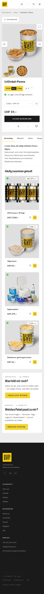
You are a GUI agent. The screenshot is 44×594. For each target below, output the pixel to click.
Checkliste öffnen (17, 395)
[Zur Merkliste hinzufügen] (36, 126)
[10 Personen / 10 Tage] (22, 193)
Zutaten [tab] (30, 138)
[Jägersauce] (22, 241)
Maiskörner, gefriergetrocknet (19, 357)
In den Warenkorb (22, 119)
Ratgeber (6, 526)
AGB (28, 580)
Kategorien (12, 19)
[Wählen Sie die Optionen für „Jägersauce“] (35, 266)
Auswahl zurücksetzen (37, 104)
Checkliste (6, 518)
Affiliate (5, 502)
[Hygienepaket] (22, 289)
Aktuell (5, 522)
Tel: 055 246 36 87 (9, 542)
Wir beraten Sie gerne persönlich (14, 551)
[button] (35, 218)
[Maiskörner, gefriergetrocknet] (22, 337)
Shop (15, 13)
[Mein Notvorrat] (27, 4)
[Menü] (39, 4)
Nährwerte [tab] (20, 138)
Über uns (6, 489)
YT (16, 473)
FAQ (4, 530)
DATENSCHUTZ (19, 580)
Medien (5, 497)
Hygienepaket (12, 309)
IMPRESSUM (7, 580)
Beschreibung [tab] (8, 138)
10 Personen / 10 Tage (16, 213)
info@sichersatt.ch (9, 547)
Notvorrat (6, 514)
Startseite (6, 13)
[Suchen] (21, 4)
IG (10, 473)
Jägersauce (11, 261)
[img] (7, 178)
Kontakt (5, 493)
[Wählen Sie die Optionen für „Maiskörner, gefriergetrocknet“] (35, 362)
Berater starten (16, 427)
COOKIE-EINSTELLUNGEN (12, 585)
